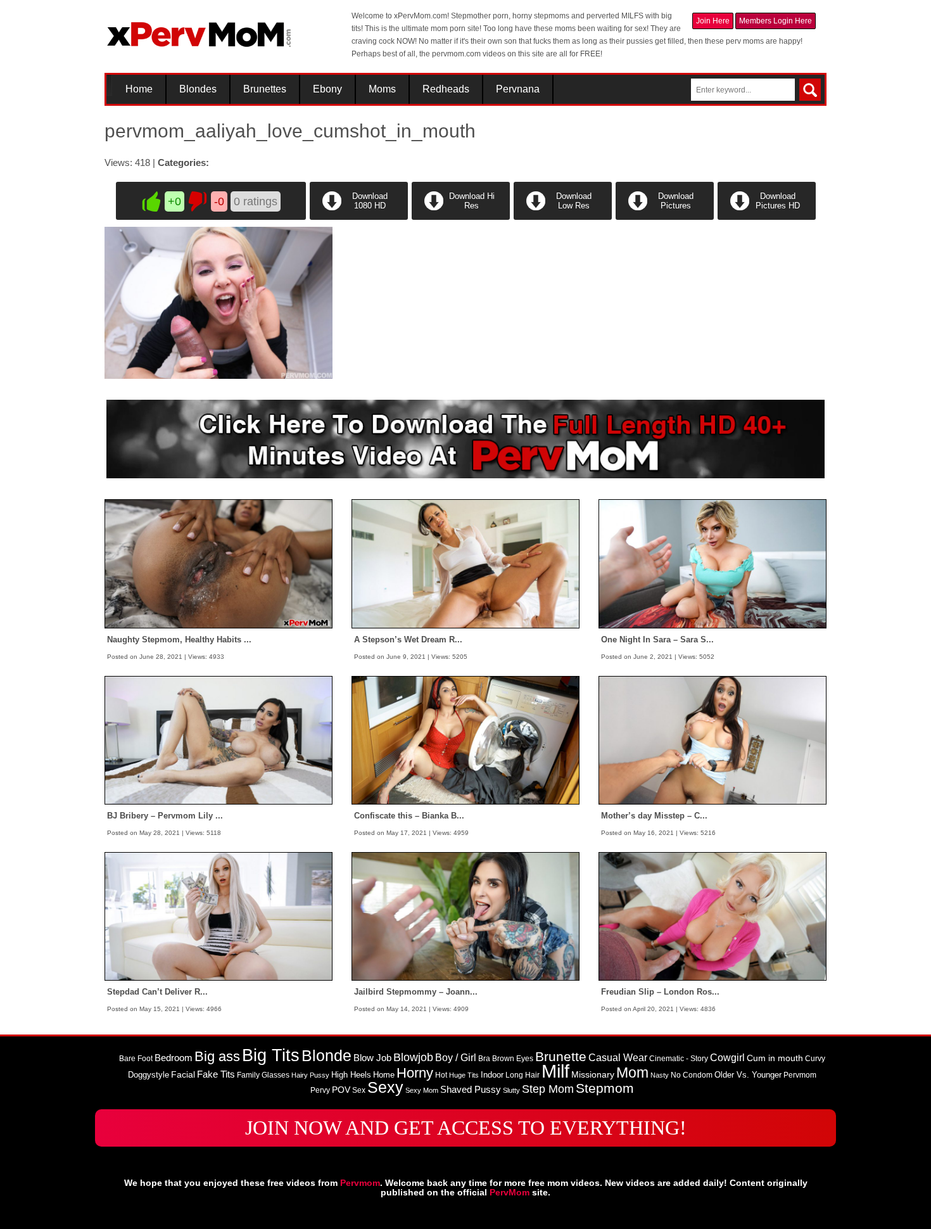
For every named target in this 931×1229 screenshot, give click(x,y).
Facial (183, 1074)
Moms (382, 89)
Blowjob (413, 1057)
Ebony (327, 89)
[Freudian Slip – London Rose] (712, 916)
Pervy (320, 1090)
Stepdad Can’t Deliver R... (157, 992)
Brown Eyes (512, 1058)
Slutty (511, 1090)
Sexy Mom (421, 1090)
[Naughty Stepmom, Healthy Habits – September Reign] (218, 563)
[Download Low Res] (563, 217)
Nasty (659, 1075)
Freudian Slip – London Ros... (660, 992)
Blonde (326, 1055)
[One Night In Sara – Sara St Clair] (712, 563)
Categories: (183, 162)
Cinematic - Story (678, 1058)
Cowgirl (727, 1057)
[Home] (199, 29)
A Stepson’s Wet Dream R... (408, 639)
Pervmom (799, 1075)
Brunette (560, 1056)
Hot (441, 1075)
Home (139, 89)
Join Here (713, 20)
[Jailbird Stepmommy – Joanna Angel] (466, 916)
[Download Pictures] (665, 217)
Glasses (275, 1075)
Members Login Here (775, 20)
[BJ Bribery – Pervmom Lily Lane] (218, 739)
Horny (414, 1073)
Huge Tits (464, 1075)
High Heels (351, 1074)
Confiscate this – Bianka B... (409, 815)
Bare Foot (136, 1058)
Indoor (492, 1074)
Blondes (198, 89)
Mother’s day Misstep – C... (654, 815)
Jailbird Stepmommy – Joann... (416, 992)
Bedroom (174, 1058)
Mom (632, 1072)
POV (341, 1090)
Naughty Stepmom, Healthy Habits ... (179, 639)
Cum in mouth (775, 1058)
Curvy (815, 1058)
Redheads (445, 89)
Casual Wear (617, 1057)
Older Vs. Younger (748, 1074)
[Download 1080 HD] (359, 217)
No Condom (691, 1075)
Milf (555, 1070)
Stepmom (605, 1088)
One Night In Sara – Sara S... (657, 639)
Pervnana (518, 89)
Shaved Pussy (470, 1090)
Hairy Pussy (310, 1075)
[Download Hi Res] (461, 217)
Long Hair (522, 1075)
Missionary (592, 1074)
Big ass (217, 1056)
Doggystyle (148, 1074)
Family (248, 1075)
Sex (358, 1090)
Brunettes (264, 89)
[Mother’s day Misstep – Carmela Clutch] (712, 739)
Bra (484, 1058)
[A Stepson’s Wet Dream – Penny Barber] (466, 563)
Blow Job (372, 1058)
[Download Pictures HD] (766, 217)
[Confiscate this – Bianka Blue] (466, 739)
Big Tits (271, 1055)
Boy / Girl (455, 1057)
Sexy (385, 1087)
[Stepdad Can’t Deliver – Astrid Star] (218, 916)
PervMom (509, 1192)
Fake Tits (216, 1074)
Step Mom (548, 1088)
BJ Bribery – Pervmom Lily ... (165, 815)
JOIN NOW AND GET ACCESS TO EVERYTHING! (466, 1127)
